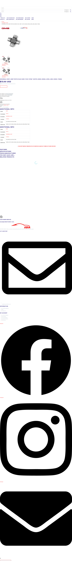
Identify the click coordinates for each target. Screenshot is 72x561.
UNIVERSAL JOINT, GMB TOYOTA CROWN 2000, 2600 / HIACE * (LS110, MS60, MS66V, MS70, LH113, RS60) (59, 179)
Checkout (11, 93)
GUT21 (7, 113)
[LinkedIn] (6, 107)
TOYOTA (7, 118)
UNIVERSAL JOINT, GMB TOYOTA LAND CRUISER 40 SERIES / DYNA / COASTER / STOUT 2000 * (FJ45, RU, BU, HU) (11, 179)
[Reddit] (7, 107)
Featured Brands (19, 19)
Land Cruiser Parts (10, 19)
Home (3, 21)
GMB (7, 110)
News (32, 19)
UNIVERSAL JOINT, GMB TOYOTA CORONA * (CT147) (34, 200)
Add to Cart (3, 86)
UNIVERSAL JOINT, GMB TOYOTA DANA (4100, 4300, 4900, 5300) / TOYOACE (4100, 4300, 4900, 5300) (36, 179)
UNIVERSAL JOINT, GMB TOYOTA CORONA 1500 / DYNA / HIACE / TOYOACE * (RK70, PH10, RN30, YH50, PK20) (10, 201)
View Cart (8, 93)
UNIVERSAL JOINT (5, 22)
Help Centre (27, 19)
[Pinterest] (3, 107)
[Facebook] (0, 107)
